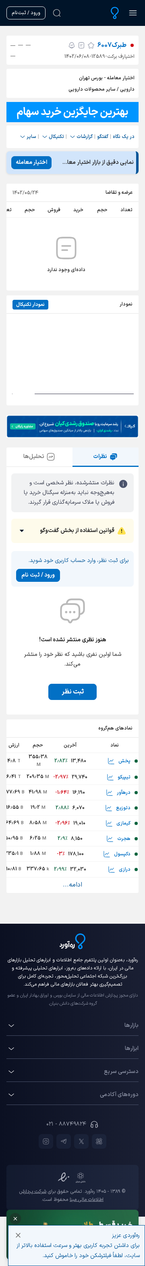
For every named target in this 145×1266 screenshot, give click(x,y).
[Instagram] (46, 1141)
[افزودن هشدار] (72, 45)
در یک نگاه (124, 136)
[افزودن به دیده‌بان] (91, 45)
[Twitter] (81, 1141)
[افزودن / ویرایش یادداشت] (81, 45)
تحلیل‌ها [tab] (33, 456)
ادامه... (72, 885)
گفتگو (102, 136)
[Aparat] (99, 1141)
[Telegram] (63, 1141)
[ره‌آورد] (115, 13)
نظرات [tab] (100, 456)
